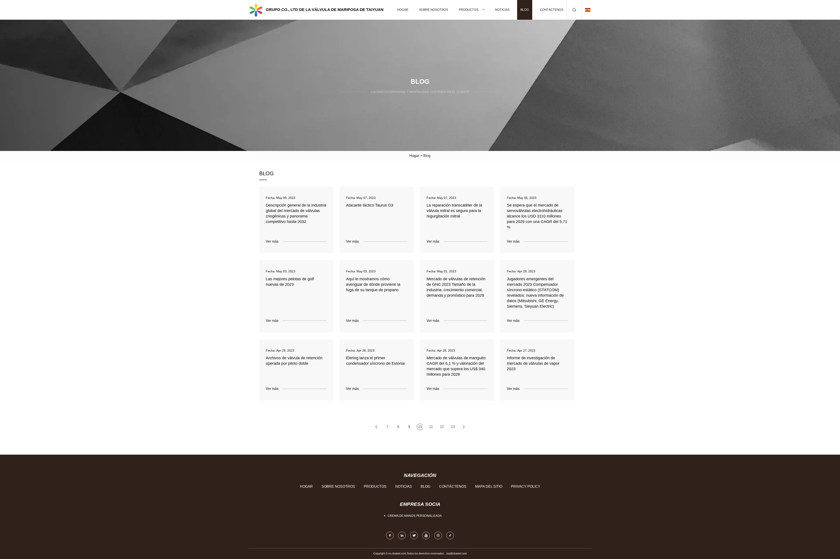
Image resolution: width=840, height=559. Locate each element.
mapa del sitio (488, 486)
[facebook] (390, 535)
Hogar (402, 9)
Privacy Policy (525, 486)
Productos (468, 9)
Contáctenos (551, 9)
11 (431, 427)
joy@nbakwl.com (456, 553)
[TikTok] (450, 535)
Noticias (502, 9)
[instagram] (438, 535)
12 (442, 427)
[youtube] (426, 535)
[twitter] (414, 535)
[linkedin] (402, 535)
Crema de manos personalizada (415, 515)
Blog (524, 9)
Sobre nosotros (433, 9)
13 (453, 427)
